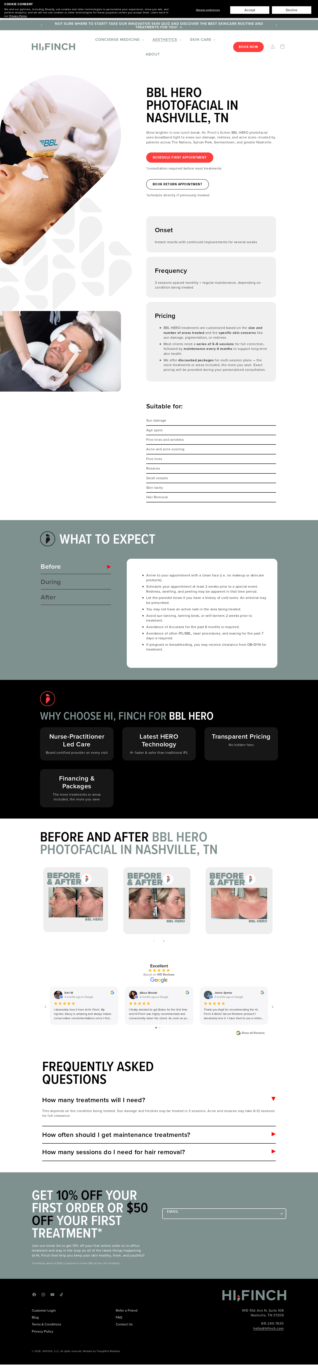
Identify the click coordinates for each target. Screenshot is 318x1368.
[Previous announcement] (41, 25)
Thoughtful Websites (108, 1351)
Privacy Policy (18, 16)
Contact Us (124, 1324)
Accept (249, 10)
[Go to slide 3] (162, 1027)
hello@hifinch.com (268, 1328)
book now (248, 47)
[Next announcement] (276, 25)
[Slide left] (154, 941)
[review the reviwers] (112, 993)
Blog (35, 1317)
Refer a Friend (126, 1310)
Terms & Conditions (46, 1324)
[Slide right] (164, 941)
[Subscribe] (281, 1213)
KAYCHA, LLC (51, 1351)
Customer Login (44, 1310)
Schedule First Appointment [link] (180, 157)
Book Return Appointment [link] (177, 184)
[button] (119, 40)
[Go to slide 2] (159, 1027)
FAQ (119, 1317)
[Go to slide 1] (156, 1027)
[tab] (76, 566)
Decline (291, 10)
